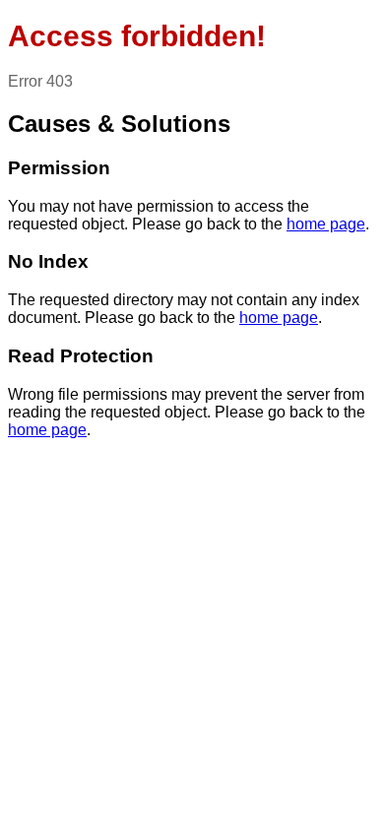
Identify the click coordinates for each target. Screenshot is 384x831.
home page (326, 224)
